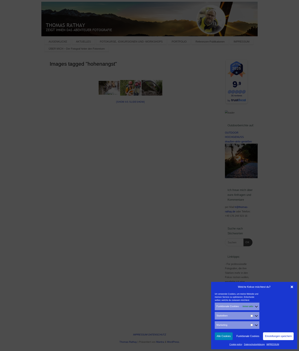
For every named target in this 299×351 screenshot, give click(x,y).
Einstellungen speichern (278, 336)
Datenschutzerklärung (254, 344)
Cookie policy (235, 344)
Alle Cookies (224, 336)
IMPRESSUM (272, 344)
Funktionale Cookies (247, 336)
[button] (292, 287)
